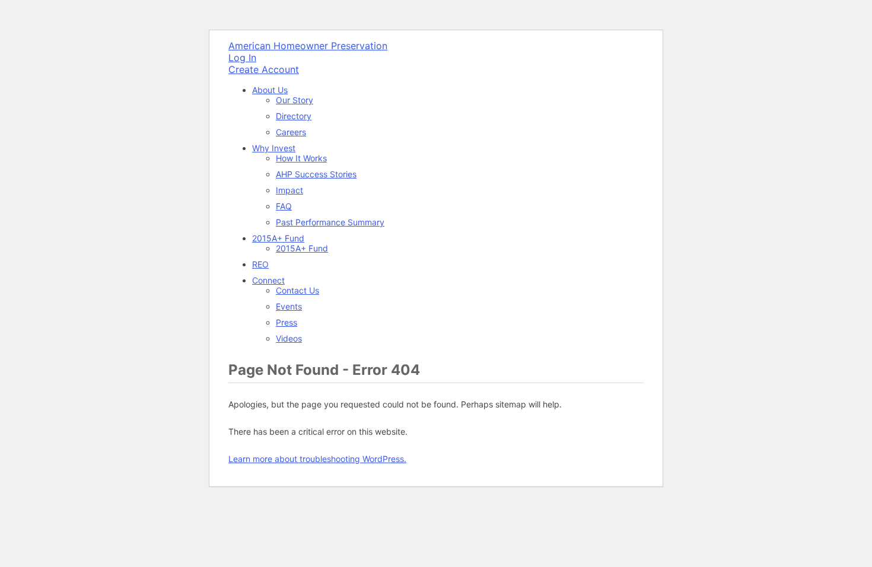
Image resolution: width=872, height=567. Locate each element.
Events (289, 306)
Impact (289, 190)
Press (286, 322)
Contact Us (297, 290)
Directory (293, 116)
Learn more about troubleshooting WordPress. (317, 459)
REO (260, 264)
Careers (291, 132)
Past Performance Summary (330, 222)
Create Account (263, 69)
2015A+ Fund (278, 238)
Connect (268, 280)
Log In (242, 57)
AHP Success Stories (316, 174)
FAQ (284, 206)
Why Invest (273, 148)
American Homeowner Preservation (307, 46)
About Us (270, 90)
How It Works (301, 158)
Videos (289, 338)
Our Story (294, 100)
